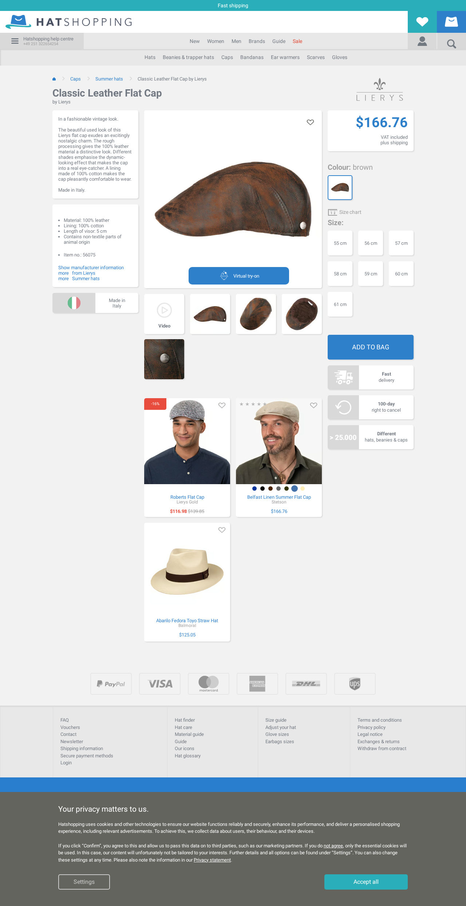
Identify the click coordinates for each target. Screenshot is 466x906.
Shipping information (81, 748)
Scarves (316, 57)
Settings (84, 882)
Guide (278, 41)
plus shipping (394, 142)
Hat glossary (188, 755)
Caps (227, 57)
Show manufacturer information (91, 267)
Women (215, 41)
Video (164, 326)
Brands (257, 41)
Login (66, 762)
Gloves (339, 57)
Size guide (276, 720)
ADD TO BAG (370, 347)
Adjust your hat (280, 727)
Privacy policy (372, 727)
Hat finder (185, 720)
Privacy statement (212, 860)
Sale (297, 41)
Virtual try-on (246, 276)
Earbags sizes (279, 741)
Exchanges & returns (379, 741)
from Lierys (83, 273)
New (195, 41)
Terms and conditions (380, 720)
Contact (68, 734)
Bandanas (252, 57)
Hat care (183, 727)
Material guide (189, 734)
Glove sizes (277, 734)
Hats (150, 57)
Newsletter (71, 741)
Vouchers (70, 727)
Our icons (184, 748)
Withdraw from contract (382, 748)
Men (236, 41)
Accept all (366, 882)
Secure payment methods (86, 755)
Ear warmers (285, 57)
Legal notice (370, 734)
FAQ (64, 720)
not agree (333, 845)
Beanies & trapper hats (188, 57)
